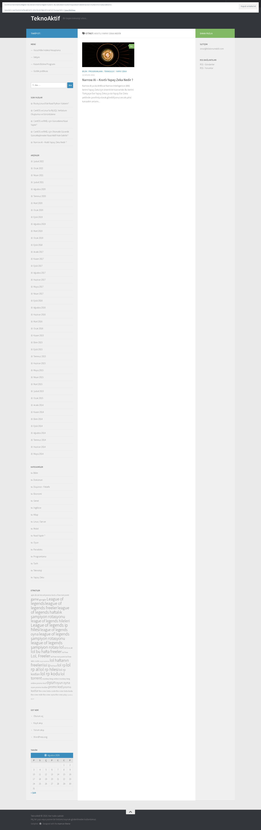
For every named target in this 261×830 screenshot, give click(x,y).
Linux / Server (40, 521)
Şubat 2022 (39, 161)
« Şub (33, 792)
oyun (51, 682)
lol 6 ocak (68, 647)
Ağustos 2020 (39, 189)
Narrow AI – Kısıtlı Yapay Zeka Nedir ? (107, 80)
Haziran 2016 (39, 314)
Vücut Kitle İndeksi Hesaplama (47, 50)
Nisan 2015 (38, 377)
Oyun (36, 542)
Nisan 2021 (38, 175)
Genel (36, 500)
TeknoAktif (45, 18)
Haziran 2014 (39, 446)
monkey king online (50, 678)
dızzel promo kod (47, 595)
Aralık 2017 (38, 251)
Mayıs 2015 (38, 370)
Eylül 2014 (38, 426)
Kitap (36, 514)
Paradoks (38, 549)
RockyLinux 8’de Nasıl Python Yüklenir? (51, 103)
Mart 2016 (38, 321)
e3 (56, 595)
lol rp (61, 665)
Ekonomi (38, 493)
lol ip (47, 665)
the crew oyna (49, 694)
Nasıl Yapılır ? (39, 535)
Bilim (84, 71)
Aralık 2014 (38, 405)
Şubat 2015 (39, 391)
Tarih (36, 563)
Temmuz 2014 (40, 439)
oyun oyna (63, 683)
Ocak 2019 (38, 237)
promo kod (55, 687)
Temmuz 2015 (40, 356)
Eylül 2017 (38, 265)
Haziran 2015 (39, 363)
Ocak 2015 (38, 398)
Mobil (36, 528)
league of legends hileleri (50, 620)
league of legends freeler (46, 605)
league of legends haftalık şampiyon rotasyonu (50, 612)
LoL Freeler (40, 656)
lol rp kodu (50, 673)
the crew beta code (47, 691)
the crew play (61, 694)
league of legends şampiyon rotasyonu (50, 636)
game (35, 599)
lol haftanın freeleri (50, 663)
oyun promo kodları (39, 687)
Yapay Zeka (121, 71)
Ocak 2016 (38, 328)
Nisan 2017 (38, 293)
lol (61, 647)
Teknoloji (109, 71)
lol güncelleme (44, 661)
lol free (65, 652)
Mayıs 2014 (38, 453)
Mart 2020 (38, 203)
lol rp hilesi (48, 669)
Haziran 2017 (39, 279)
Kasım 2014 (39, 412)
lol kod (54, 665)
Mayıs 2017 (38, 286)
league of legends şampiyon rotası (46, 645)
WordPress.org (40, 737)
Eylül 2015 (38, 349)
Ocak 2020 (38, 210)
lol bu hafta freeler (46, 651)
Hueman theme (64, 823)
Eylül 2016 (38, 300)
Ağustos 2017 (39, 272)
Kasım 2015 (39, 335)
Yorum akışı (39, 730)
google (42, 599)
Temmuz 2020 (40, 196)
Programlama (96, 71)
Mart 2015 (38, 384)
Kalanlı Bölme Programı (44, 64)
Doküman (38, 479)
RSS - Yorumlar (206, 68)
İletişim (37, 57)
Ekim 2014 (38, 419)
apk (32, 595)
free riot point (63, 595)
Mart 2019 (38, 231)
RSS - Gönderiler (207, 64)
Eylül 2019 (38, 217)
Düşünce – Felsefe (42, 486)
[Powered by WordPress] (40, 824)
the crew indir (36, 694)
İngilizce (37, 507)
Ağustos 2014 (39, 433)
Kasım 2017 (39, 258)
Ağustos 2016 (39, 307)
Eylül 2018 (38, 244)
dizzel (36, 595)
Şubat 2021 (39, 182)
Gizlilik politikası (41, 71)
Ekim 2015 (38, 342)
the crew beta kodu (64, 691)
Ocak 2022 (38, 168)
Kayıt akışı (38, 723)
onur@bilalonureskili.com (212, 48)
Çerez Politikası (69, 10)
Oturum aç (38, 716)
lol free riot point (58, 656)
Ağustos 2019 (39, 224)
